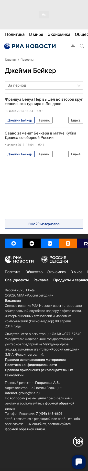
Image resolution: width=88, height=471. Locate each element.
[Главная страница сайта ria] (29, 46)
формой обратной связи (25, 429)
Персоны (27, 59)
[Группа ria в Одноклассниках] (68, 243)
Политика (13, 272)
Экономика (56, 272)
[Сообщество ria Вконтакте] (50, 243)
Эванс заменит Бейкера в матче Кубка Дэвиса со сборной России (40, 135)
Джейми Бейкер (30, 71)
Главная (11, 59)
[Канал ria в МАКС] (13, 243)
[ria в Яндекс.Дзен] (32, 243)
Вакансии (13, 300)
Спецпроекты (17, 280)
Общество (34, 272)
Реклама (40, 280)
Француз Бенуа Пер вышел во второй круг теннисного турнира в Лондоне (44, 101)
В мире (76, 272)
